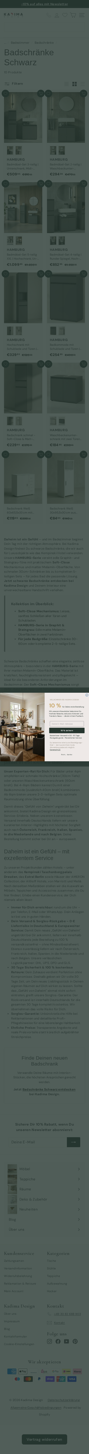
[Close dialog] (86, 695)
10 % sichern (67, 730)
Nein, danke (66, 754)
